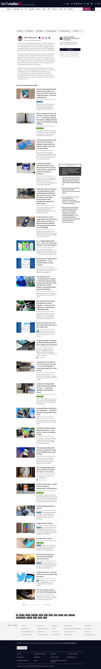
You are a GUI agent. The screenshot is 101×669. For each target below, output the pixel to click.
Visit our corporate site (70, 643)
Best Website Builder (27, 634)
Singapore (22, 615)
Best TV (54, 628)
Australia (28, 615)
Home (60, 9)
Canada (41, 615)
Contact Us (53, 654)
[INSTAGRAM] (42, 37)
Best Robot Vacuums (90, 634)
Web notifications (71, 657)
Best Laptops (41, 625)
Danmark (61, 615)
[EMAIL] (49, 37)
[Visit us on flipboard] (79, 4)
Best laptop (40, 31)
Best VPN (76, 31)
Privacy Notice (75, 53)
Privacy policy (20, 657)
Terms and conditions (72, 654)
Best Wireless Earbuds (69, 631)
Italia (66, 615)
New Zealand (34, 615)
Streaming (31, 9)
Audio (44, 9)
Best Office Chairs (68, 634)
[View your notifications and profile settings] (91, 3)
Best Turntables (68, 625)
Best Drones (88, 631)
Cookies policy (37, 657)
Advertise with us (54, 657)
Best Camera (88, 625)
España (40, 617)
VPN (49, 9)
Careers (35, 660)
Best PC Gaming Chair (43, 634)
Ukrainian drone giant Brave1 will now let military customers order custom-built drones (71, 190)
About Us (19, 654)
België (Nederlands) (20, 617)
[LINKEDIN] (46, 37)
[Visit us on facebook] (72, 4)
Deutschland (71, 615)
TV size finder (29, 31)
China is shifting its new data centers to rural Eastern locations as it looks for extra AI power (70, 171)
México (45, 617)
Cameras (54, 9)
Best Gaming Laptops (43, 628)
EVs (65, 9)
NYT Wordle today (64, 31)
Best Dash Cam (88, 628)
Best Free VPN (25, 628)
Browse (70, 9)
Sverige (50, 615)
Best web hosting (51, 31)
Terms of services (74, 52)
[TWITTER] (39, 37)
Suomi (45, 615)
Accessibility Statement (22, 660)
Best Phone (55, 625)
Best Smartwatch (56, 634)
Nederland (29, 617)
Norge (55, 615)
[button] (97, 3)
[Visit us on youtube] (76, 4)
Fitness (38, 9)
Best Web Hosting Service (28, 631)
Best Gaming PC (41, 631)
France (35, 617)
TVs (26, 9)
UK (17, 615)
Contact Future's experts (40, 654)
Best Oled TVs (55, 631)
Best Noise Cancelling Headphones (72, 628)
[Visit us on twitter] (74, 4)
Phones (9, 9)
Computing (16, 9)
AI (22, 9)
